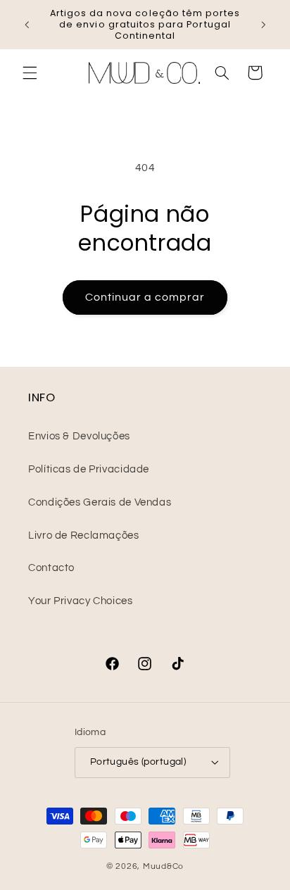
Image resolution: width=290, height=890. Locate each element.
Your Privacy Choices (80, 601)
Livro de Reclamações (83, 535)
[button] (29, 72)
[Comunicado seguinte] (263, 24)
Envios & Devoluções (79, 436)
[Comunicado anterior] (26, 24)
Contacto (51, 568)
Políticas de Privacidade (88, 469)
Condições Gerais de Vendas (99, 502)
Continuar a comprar (145, 297)
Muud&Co (163, 866)
